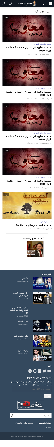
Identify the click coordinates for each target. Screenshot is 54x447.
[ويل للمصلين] (42, 355)
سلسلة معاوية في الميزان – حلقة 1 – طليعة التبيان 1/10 (29, 182)
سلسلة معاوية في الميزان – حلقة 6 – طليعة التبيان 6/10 (29, 138)
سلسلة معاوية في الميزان (43, 44)
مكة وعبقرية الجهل (20, 336)
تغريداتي (48, 427)
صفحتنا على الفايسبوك (24, 423)
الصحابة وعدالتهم (46, 222)
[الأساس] (42, 283)
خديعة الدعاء (23, 321)
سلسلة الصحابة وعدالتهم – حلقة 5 (34, 225)
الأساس (25, 278)
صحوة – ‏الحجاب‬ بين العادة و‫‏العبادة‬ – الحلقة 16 (19, 310)
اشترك (47, 396)
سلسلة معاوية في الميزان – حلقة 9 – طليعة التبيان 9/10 (29, 49)
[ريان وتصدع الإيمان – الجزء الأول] (42, 298)
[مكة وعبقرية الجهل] (42, 341)
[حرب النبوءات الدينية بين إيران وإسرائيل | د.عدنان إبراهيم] (35, 249)
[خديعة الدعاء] (42, 326)
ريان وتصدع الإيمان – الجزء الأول (20, 294)
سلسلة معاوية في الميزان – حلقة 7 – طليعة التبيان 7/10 (29, 93)
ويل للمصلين (23, 350)
